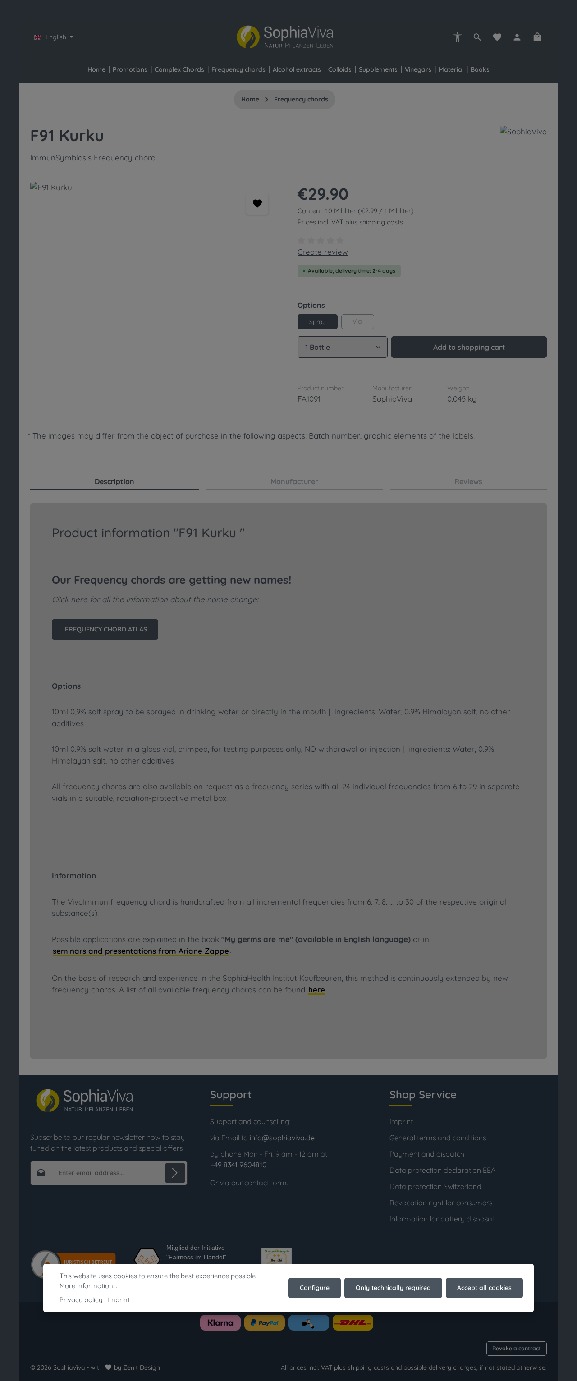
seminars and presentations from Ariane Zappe (141, 951)
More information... (88, 1285)
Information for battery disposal (441, 1218)
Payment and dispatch (426, 1153)
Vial (358, 321)
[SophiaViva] (523, 131)
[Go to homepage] (288, 37)
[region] (154, 278)
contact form (265, 1182)
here (316, 989)
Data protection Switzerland (435, 1186)
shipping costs (368, 1367)
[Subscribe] (175, 1173)
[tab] (114, 482)
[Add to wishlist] (257, 203)
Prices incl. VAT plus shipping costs (350, 222)
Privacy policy (81, 1299)
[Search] (477, 37)
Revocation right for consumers (440, 1202)
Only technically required (393, 1288)
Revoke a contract (516, 1348)
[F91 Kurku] (154, 278)
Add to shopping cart (469, 347)
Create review (323, 251)
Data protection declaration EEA (442, 1170)
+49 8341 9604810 (238, 1164)
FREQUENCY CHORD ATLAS (105, 629)
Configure (315, 1288)
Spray (317, 322)
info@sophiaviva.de (282, 1137)
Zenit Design (141, 1367)
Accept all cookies (484, 1288)
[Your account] (517, 37)
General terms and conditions (437, 1137)
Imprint (401, 1121)
